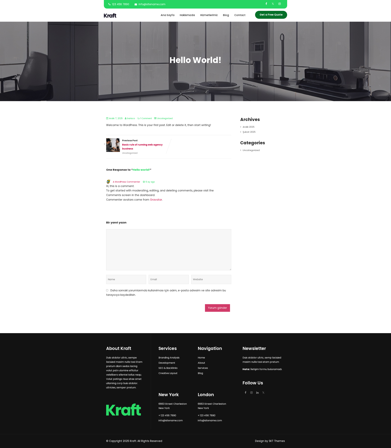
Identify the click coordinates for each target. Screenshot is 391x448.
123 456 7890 (120, 4)
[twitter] (273, 4)
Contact (239, 15)
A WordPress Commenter (126, 181)
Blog (226, 15)
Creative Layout (168, 373)
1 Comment (146, 118)
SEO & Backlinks (168, 368)
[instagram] (279, 4)
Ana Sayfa (167, 15)
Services (203, 368)
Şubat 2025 (249, 131)
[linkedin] (257, 392)
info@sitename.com (152, 4)
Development (167, 363)
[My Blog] (120, 15)
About (201, 363)
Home (201, 357)
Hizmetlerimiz (209, 15)
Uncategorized (165, 118)
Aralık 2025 (248, 126)
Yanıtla (164, 181)
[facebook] (266, 4)
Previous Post (142, 144)
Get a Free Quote (271, 14)
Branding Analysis (169, 357)
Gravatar (156, 200)
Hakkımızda (187, 15)
